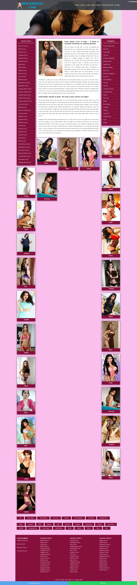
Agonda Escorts (22, 131)
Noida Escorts (44, 560)
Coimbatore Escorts (75, 562)
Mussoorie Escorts (104, 550)
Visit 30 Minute (107, 79)
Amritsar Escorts (74, 558)
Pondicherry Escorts (104, 544)
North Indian (106, 104)
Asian (20, 524)
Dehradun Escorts (104, 546)
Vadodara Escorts (74, 552)
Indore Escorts (74, 571)
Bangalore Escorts (45, 568)
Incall (104, 119)
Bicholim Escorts (22, 79)
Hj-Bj (69, 528)
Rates (93, 5)
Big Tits (67, 524)
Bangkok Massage (108, 67)
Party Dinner (46, 528)
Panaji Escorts (22, 49)
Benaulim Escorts (23, 122)
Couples (66, 518)
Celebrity (105, 110)
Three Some (111, 524)
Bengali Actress (107, 61)
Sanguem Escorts (22, 119)
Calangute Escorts (23, 55)
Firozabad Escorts (45, 548)
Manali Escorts (103, 566)
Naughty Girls (103, 518)
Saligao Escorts (22, 70)
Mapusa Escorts (22, 52)
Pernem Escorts (22, 73)
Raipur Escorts (103, 558)
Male (40, 524)
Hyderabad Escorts (45, 570)
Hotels (98, 5)
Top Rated (91, 518)
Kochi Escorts (73, 570)
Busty (88, 528)
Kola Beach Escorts (23, 159)
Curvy (97, 528)
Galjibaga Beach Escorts (24, 162)
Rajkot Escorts (103, 562)
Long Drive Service (108, 89)
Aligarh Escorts (44, 552)
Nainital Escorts (103, 548)
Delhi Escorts (43, 542)
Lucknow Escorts (44, 558)
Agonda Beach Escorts (24, 147)
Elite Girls (106, 49)
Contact (82, 5)
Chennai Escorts (74, 540)
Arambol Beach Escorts (24, 95)
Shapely (79, 528)
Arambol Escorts (22, 61)
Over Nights (30, 518)
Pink (58, 524)
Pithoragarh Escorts (104, 556)
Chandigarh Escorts (75, 542)
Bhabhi (105, 101)
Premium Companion (108, 73)
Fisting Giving (107, 116)
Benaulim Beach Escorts (24, 153)
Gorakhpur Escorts (45, 554)
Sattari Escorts (22, 76)
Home (77, 5)
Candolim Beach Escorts (24, 92)
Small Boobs (58, 528)
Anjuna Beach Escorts (24, 82)
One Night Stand (107, 92)
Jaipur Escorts (73, 560)
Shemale (30, 524)
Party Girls (106, 70)
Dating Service (33, 528)
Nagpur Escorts (103, 540)
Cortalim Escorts (22, 135)
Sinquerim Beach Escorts (25, 101)
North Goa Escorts (23, 46)
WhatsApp (102, 583)
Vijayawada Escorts (104, 568)
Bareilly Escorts (44, 546)
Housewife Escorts (22, 547)
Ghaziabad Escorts (45, 562)
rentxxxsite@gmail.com (34, 583)
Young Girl (106, 113)
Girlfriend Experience (109, 58)
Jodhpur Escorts (74, 568)
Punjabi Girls (106, 64)
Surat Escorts (73, 550)
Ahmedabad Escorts (75, 548)
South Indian (106, 52)
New (106, 528)
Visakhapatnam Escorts (76, 546)
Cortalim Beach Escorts (24, 156)
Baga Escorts (21, 64)
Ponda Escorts (22, 138)
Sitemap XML (78, 579)
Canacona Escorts (23, 113)
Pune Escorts (73, 544)
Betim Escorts (22, 141)
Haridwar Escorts (104, 552)
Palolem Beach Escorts (24, 144)
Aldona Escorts (22, 67)
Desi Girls (105, 98)
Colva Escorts (22, 125)
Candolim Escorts (23, 58)
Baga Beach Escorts (23, 85)
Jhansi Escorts (44, 556)
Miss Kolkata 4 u (69, 579)
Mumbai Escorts (44, 540)
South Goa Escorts (23, 104)
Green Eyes (89, 524)
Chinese (100, 524)
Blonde (49, 524)
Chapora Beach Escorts (24, 98)
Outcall (105, 122)
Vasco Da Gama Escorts (24, 110)
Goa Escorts (73, 554)
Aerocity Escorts (44, 566)
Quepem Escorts (22, 116)
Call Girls (105, 55)
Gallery (88, 5)
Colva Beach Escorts (23, 150)
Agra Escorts (43, 544)
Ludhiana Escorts (74, 556)
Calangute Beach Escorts (24, 89)
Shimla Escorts (103, 564)
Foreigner (105, 107)
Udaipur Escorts (74, 566)
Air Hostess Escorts (22, 551)
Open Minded (43, 518)
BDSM (21, 528)
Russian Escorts (21, 544)
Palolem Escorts (22, 128)
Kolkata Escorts (44, 571)
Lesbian (78, 524)
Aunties (105, 95)
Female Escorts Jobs (107, 5)
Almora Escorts (103, 554)
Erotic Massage (78, 518)
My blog (117, 5)
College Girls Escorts (22, 540)
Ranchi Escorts (103, 570)
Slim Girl (105, 85)
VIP (20, 518)
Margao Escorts (22, 107)
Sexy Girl (105, 76)
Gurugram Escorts (45, 564)
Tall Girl (105, 82)
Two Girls (55, 518)
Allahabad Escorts (45, 550)
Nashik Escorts (103, 542)
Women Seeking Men (108, 46)
